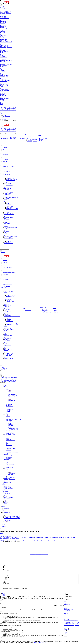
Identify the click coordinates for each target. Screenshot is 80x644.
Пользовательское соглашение (68, 609)
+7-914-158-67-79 (8, 107)
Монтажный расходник (37, 540)
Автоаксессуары (38, 537)
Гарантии (65, 608)
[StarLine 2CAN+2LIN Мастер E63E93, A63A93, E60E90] (40, 554)
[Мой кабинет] (0, 366)
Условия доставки (66, 607)
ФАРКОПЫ (42, 537)
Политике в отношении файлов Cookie (40, 642)
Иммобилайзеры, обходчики (24, 540)
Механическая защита (57, 540)
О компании (66, 613)
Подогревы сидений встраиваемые (56, 537)
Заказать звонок (6, 521)
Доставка (3, 595)
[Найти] (1, 5)
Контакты (65, 617)
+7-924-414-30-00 (8, 106)
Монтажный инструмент (8, 538)
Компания (5, 501)
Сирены (47, 540)
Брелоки (11, 540)
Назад (6, 384)
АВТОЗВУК (2, 537)
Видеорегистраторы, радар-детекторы (12, 456)
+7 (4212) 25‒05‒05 (8, 110)
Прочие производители (11, 473)
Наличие (3, 591)
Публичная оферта (67, 610)
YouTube (3, 122)
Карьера (65, 615)
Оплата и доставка (7, 493)
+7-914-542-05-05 (8, 109)
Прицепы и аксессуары (15, 538)
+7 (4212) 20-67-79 (3, 105)
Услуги (5, 485)
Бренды (65, 603)
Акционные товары (47, 537)
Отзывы (3, 592)
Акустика (9, 391)
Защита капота (17, 540)
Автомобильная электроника (10, 448)
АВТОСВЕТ (8, 416)
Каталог (5, 385)
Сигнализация (43, 540)
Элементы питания (51, 540)
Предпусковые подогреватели (66, 537)
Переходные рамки (20, 537)
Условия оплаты (66, 606)
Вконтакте (4, 121)
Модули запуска (31, 540)
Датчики (13, 540)
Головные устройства (11, 400)
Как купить (4, 593)
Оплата (3, 594)
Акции (65, 601)
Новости (65, 602)
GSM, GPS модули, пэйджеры (5, 540)
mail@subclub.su (3, 119)
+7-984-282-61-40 (8, 108)
